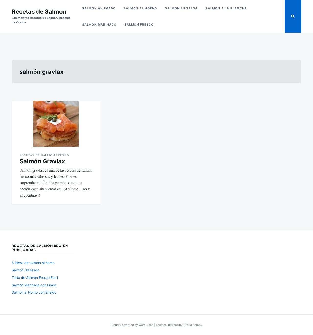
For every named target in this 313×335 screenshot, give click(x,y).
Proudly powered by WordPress (132, 325)
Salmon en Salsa (181, 8)
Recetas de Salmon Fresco (44, 155)
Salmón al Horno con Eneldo (34, 292)
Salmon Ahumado (99, 8)
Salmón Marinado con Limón (34, 285)
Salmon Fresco (139, 24)
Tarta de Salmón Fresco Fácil (35, 277)
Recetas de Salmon (39, 11)
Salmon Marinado (99, 24)
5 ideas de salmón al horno (33, 263)
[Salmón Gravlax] (56, 124)
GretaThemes (192, 325)
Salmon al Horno (140, 8)
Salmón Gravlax (42, 161)
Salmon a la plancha (226, 8)
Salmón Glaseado (25, 270)
